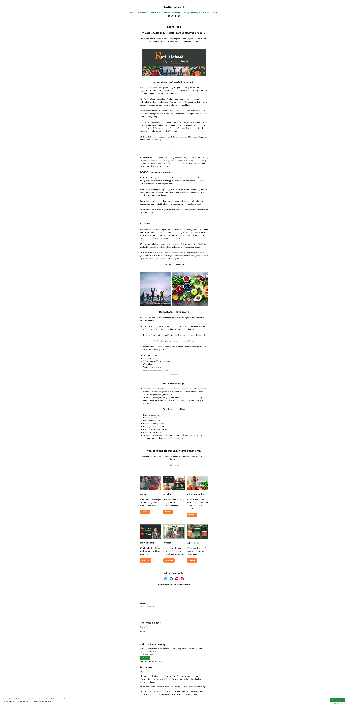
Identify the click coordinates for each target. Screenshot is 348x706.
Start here (191, 515)
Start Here (141, 12)
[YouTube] (176, 578)
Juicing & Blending (190, 12)
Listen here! (169, 560)
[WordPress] (178, 16)
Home (132, 12)
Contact (215, 12)
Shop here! (191, 560)
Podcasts (154, 12)
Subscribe (144, 658)
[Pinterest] (175, 16)
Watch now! (145, 560)
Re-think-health (174, 7)
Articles (206, 12)
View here (168, 512)
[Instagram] (172, 16)
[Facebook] (169, 16)
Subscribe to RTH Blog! (153, 644)
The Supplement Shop (171, 12)
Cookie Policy (49, 701)
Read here (144, 512)
